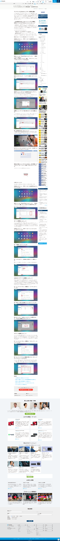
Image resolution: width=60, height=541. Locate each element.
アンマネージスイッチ (43, 83)
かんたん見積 (29, 3)
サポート (46, 1)
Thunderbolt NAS (43, 43)
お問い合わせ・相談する (26, 389)
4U (41, 66)
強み (30, 1)
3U (41, 65)
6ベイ (41, 57)
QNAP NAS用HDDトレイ (44, 75)
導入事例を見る (31, 413)
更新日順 (21, 516)
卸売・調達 (28, 530)
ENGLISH (48, 0)
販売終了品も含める (14, 517)
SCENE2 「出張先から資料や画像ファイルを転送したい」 (23, 381)
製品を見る (17, 427)
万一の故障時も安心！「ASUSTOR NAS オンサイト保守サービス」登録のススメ (43, 217)
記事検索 (37, 528)
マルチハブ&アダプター (42, 35)
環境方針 (30, 538)
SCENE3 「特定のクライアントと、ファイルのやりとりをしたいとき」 (24, 382)
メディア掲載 (41, 3)
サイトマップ (21, 538)
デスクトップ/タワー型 (42, 53)
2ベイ (41, 55)
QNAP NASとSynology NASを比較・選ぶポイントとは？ (43, 197)
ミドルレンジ (42, 45)
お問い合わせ (54, 1)
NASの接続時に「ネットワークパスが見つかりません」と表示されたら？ (43, 203)
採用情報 (46, 0)
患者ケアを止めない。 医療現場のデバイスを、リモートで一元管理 (43, 239)
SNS (45, 526)
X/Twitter (51, 0)
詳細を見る (30, 476)
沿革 (18, 530)
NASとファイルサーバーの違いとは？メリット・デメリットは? (43, 191)
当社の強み (19, 526)
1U (41, 63)
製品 (33, 1)
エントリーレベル (43, 46)
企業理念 (19, 528)
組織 (18, 529)
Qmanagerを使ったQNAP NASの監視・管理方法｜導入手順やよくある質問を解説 (43, 225)
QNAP (45, 8)
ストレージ (40, 77)
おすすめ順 (13, 516)
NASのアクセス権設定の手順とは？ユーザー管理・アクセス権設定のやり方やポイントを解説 (43, 231)
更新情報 (18, 538)
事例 (40, 1)
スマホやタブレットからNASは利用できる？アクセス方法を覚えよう (43, 200)
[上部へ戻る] (58, 539)
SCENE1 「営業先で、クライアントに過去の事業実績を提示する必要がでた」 (25, 379)
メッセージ (19, 527)
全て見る (46, 186)
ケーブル (41, 84)
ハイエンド (42, 48)
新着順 (17, 516)
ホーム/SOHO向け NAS (43, 47)
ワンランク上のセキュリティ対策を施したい (21, 384)
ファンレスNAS (42, 52)
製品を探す (28, 526)
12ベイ (42, 61)
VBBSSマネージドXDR (42, 237)
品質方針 (33, 538)
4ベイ (41, 56)
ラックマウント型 (42, 62)
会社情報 (50, 1)
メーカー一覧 (28, 527)
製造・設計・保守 (29, 531)
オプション (41, 72)
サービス (37, 1)
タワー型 (42, 70)
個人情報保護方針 (37, 538)
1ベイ (41, 54)
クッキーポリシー (42, 538)
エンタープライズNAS (42, 38)
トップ (23, 3)
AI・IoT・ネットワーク (30, 532)
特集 (43, 1)
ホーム (28, 1)
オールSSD (42, 44)
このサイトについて (26, 538)
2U (41, 64)
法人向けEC (28, 533)
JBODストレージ (42, 78)
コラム (37, 3)
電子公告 (19, 531)
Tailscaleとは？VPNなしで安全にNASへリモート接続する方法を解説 (43, 194)
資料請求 (46, 530)
